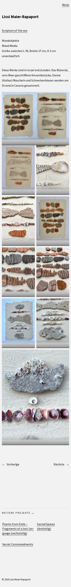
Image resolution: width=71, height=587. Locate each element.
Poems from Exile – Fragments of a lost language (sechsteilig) (18, 528)
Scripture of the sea (14, 30)
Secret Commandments (17, 544)
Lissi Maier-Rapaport (20, 16)
